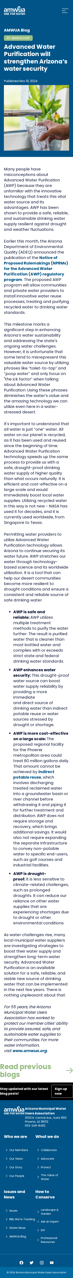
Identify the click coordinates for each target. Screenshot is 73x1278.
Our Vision (16, 1159)
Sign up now (61, 1091)
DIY (43, 1230)
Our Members (18, 1150)
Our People (16, 1176)
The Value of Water (49, 1177)
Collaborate (49, 1150)
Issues (13, 1211)
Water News (17, 1228)
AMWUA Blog (17, 1236)
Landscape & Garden (50, 1212)
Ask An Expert (50, 1222)
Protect (46, 1167)
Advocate (47, 1159)
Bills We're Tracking (22, 1219)
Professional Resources (49, 1240)
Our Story (15, 1167)
